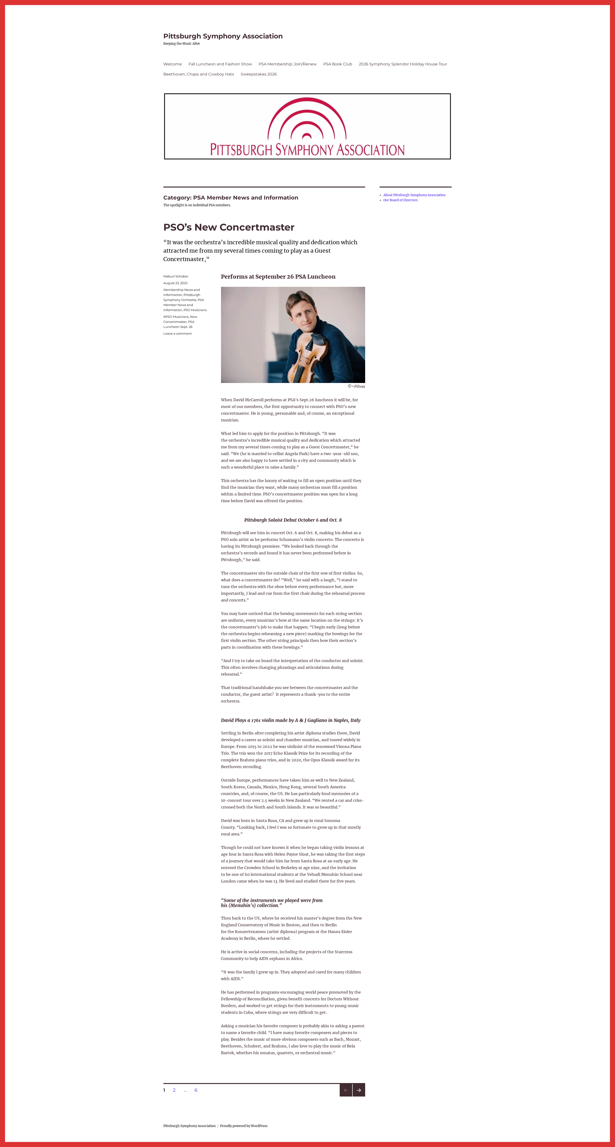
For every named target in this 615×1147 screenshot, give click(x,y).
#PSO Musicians (176, 317)
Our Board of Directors (400, 200)
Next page (359, 1096)
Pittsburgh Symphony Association (223, 36)
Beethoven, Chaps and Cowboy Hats (198, 74)
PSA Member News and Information (183, 305)
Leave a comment (177, 333)
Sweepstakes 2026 (259, 74)
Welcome (172, 64)
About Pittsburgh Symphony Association (414, 195)
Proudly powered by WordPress (244, 1126)
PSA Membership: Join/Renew (288, 64)
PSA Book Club (337, 64)
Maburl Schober (175, 276)
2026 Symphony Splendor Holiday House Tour (403, 64)
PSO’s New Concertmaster (229, 227)
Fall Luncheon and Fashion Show (220, 64)
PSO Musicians (195, 310)
